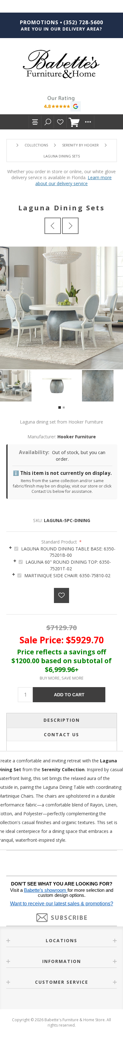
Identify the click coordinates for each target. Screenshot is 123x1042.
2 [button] (64, 407)
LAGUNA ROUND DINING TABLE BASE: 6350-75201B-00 (68, 552)
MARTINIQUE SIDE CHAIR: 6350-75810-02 (67, 575)
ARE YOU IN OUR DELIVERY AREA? (61, 29)
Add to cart (69, 694)
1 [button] (59, 407)
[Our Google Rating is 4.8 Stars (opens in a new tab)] (61, 104)
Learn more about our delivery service (73, 180)
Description (62, 720)
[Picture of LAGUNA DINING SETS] (20, 385)
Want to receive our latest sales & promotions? (61, 903)
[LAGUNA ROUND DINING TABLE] (70, 226)
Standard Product (59, 542)
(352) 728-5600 (83, 22)
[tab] (61, 551)
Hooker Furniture (76, 437)
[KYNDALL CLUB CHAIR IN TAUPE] (52, 226)
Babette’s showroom (45, 890)
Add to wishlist (61, 595)
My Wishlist (60, 122)
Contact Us (61, 734)
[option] (20, 385)
